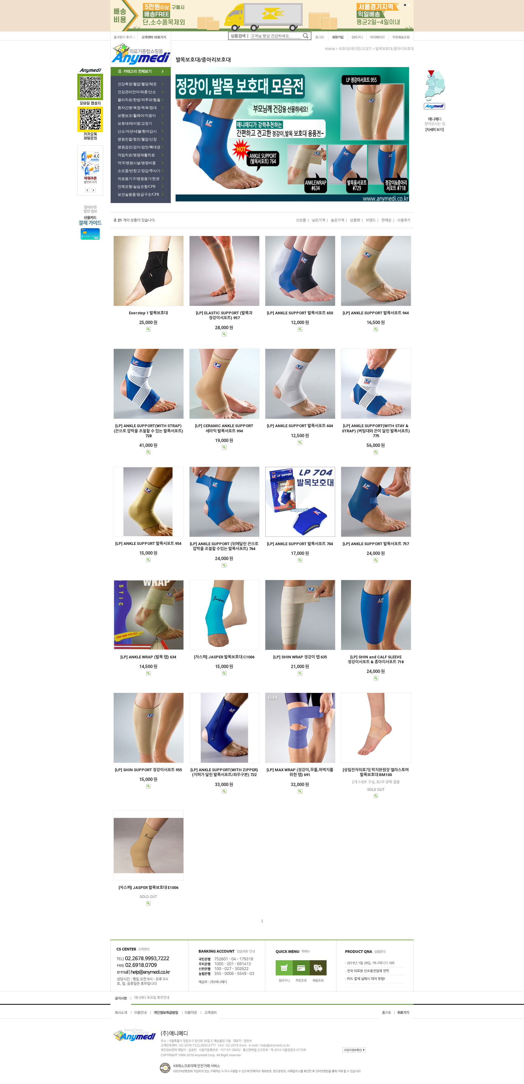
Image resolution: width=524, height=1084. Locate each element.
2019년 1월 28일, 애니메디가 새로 (371, 963)
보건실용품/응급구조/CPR (138, 194)
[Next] (87, 190)
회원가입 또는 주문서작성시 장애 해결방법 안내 (166, 998)
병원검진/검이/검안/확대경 (139, 147)
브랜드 (371, 220)
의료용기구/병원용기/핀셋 (139, 179)
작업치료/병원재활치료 (136, 155)
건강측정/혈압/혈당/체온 (137, 84)
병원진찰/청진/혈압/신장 (137, 139)
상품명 (355, 220)
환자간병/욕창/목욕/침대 (137, 108)
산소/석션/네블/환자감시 (137, 131)
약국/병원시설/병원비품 (137, 163)
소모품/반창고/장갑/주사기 (139, 171)
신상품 (301, 220)
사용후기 (404, 220)
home (330, 49)
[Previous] (93, 190)
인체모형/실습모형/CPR (137, 186)
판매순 (386, 220)
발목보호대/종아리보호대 (394, 49)
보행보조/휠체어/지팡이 (137, 115)
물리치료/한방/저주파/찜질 (139, 100)
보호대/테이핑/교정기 (135, 123)
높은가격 (337, 220)
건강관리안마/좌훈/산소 (137, 92)
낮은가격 (318, 220)
